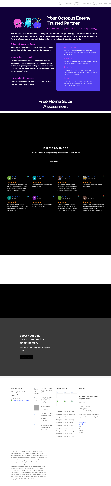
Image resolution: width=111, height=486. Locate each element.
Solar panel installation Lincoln (64, 433)
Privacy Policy (82, 423)
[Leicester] (67, 395)
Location (58, 409)
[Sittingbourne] (59, 404)
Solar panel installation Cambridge (65, 419)
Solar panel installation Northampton (66, 431)
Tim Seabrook (66, 177)
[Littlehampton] (74, 395)
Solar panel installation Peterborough (66, 414)
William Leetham (92, 177)
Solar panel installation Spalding (64, 425)
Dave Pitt (14, 177)
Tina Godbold (16, 197)
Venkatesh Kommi (42, 177)
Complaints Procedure (85, 425)
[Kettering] (59, 395)
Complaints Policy (88, 427)
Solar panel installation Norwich (64, 428)
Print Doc (65, 197)
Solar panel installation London (64, 422)
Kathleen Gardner (42, 197)
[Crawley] (67, 404)
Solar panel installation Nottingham (65, 436)
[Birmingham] (74, 404)
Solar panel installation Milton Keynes (66, 411)
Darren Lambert (92, 197)
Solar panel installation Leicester (64, 417)
